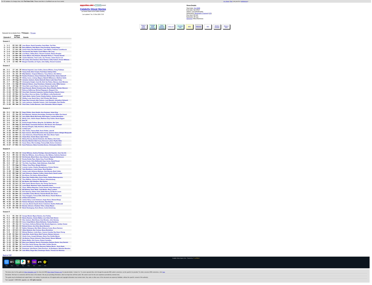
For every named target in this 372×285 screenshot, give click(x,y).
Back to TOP (7, 255)
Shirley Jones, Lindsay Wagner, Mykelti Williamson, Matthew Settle (44, 78)
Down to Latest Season (143, 27)
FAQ (208, 26)
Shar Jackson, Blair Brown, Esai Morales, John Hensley (40, 220)
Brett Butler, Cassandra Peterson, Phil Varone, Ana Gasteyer (42, 124)
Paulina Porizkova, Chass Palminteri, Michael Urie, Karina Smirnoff (44, 76)
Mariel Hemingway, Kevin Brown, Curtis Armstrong (38, 208)
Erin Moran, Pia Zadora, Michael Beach (35, 175)
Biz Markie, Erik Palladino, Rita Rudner (35, 181)
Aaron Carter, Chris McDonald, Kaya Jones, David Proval (40, 161)
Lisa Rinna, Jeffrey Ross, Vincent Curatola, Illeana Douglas (41, 53)
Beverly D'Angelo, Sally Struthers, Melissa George (38, 126)
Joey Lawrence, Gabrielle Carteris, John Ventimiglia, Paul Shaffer (43, 102)
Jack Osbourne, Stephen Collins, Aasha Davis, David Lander (42, 173)
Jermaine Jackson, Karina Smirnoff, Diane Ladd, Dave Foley (42, 80)
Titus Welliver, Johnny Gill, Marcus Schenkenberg (38, 179)
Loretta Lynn (26, 128)
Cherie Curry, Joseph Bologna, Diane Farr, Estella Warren (41, 236)
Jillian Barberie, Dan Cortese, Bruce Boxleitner (37, 230)
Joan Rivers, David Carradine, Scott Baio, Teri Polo (39, 45)
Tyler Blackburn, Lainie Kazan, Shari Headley (37, 169)
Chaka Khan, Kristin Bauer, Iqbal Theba (35, 137)
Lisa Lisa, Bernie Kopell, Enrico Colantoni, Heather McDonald (42, 204)
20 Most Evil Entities (29, 197)
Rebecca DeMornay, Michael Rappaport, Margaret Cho (40, 90)
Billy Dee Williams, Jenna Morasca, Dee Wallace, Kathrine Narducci (44, 155)
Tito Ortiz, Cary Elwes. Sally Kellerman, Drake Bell (38, 163)
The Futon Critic (180, 26)
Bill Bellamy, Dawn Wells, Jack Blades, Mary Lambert (39, 189)
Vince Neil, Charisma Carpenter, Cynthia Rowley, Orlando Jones (43, 92)
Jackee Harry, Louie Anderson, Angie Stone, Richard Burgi (41, 199)
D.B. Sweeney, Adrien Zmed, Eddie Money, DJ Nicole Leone (41, 191)
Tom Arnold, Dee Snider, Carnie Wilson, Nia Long (38, 51)
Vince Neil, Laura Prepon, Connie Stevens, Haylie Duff (40, 86)
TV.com (33, 33)
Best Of (24, 120)
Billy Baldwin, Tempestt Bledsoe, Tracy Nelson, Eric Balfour (42, 74)
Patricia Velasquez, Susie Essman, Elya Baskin (37, 201)
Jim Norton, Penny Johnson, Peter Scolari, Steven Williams (41, 238)
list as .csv (171, 26)
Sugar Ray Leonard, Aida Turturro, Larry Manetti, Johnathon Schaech (45, 100)
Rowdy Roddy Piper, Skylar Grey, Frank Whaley (37, 159)
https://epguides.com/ (30, 272)
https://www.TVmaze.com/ (54, 272)
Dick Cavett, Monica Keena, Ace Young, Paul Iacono (39, 183)
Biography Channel (201, 13)
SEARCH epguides (217, 26)
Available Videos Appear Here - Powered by (182, 258)
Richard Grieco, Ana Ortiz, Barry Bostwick (36, 226)
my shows (226, 1)
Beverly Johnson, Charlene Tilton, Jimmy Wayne (38, 206)
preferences (244, 1)
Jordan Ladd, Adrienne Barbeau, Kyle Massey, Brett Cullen (41, 171)
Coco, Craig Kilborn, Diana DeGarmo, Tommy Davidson (40, 222)
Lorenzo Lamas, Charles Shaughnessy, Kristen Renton (40, 167)
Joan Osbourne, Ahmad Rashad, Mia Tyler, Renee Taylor (40, 134)
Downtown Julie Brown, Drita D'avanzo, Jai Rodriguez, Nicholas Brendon (46, 248)
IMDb (189, 26)
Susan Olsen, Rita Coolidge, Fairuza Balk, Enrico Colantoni (41, 143)
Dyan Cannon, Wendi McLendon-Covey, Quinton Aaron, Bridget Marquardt (46, 132)
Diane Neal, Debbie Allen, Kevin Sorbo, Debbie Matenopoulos (42, 177)
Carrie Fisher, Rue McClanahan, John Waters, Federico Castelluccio (44, 49)
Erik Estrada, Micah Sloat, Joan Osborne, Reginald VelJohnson (43, 157)
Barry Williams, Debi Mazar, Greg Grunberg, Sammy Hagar (41, 47)
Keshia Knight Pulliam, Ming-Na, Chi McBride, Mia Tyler (40, 122)
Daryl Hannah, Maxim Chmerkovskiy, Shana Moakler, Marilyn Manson (45, 88)
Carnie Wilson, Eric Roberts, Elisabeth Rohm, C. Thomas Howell (43, 55)
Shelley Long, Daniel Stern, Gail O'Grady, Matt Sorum (39, 98)
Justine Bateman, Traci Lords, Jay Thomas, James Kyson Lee (42, 57)
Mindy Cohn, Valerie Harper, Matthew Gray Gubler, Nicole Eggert (43, 118)
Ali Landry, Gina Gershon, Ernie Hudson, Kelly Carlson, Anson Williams (45, 59)
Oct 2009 (197, 8)
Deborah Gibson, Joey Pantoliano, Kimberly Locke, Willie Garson (43, 84)
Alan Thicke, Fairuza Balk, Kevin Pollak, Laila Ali (38, 130)
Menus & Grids (226, 26)
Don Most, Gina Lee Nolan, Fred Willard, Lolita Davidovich (41, 94)
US (210, 13)
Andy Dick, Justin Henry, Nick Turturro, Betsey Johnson (40, 234)
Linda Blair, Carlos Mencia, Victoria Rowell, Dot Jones (40, 193)
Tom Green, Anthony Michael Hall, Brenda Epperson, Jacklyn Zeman (44, 224)
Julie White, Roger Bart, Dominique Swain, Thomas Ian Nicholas (43, 250)
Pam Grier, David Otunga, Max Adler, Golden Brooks (39, 244)
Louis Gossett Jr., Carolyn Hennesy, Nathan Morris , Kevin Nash (43, 246)
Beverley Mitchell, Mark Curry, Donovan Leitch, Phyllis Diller (42, 141)
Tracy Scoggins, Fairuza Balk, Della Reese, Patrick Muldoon (42, 195)
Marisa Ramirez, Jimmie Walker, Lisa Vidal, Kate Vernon (40, 218)
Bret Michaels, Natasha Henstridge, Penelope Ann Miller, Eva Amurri (44, 114)
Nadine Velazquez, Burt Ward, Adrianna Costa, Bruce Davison (42, 228)
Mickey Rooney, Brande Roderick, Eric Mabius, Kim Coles (41, 139)
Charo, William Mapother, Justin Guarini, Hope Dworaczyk (41, 187)
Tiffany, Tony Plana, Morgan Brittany (34, 165)
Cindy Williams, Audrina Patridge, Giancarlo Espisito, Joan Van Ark (44, 153)
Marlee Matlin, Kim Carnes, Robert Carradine (36, 240)
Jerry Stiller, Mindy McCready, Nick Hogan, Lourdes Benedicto (42, 116)
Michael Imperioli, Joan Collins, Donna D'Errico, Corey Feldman (43, 69)
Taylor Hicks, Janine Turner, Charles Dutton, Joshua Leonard (42, 96)
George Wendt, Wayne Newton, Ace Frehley (36, 216)
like (231, 1)
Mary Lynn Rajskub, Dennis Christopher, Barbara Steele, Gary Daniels (45, 242)
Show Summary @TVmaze (162, 27)
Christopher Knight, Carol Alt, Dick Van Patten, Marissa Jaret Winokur (45, 82)
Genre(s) (189, 18)
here (163, 272)
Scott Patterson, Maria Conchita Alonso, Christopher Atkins (42, 145)
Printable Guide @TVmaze (152, 27)
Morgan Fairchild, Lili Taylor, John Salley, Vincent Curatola (41, 61)
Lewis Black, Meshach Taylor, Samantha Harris (37, 185)
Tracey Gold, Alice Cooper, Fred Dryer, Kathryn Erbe (39, 72)
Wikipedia (198, 26)
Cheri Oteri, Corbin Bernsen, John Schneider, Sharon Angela (42, 104)
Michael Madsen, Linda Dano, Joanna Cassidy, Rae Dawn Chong (43, 232)
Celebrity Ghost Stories (93, 9)
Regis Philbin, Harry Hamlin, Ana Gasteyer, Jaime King (40, 112)
